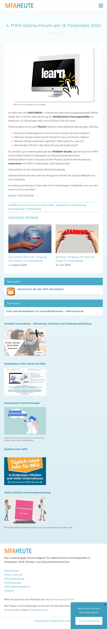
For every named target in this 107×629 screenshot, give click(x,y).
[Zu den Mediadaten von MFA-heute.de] (25, 369)
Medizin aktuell (13, 574)
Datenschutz (57, 620)
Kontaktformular (38, 609)
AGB (69, 620)
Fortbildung (78, 205)
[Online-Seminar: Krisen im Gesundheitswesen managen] (77, 225)
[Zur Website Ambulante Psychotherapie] (25, 409)
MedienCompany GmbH (59, 599)
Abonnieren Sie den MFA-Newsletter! (40, 289)
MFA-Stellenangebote (17, 586)
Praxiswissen (11, 570)
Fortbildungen (13, 582)
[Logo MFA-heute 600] (19, 4)
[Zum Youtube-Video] (25, 498)
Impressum (42, 620)
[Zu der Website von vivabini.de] (25, 329)
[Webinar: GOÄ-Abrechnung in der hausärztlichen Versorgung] (29, 225)
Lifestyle (9, 590)
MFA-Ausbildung (14, 578)
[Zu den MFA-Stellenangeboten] (25, 459)
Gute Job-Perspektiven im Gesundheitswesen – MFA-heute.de (45, 311)
